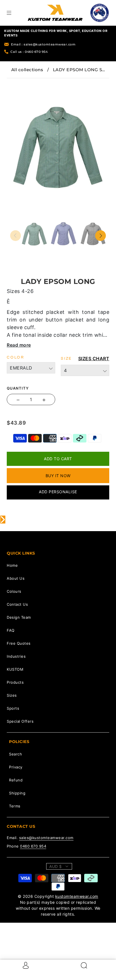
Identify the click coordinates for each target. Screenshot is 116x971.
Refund (16, 780)
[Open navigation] (13, 13)
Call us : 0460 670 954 (29, 52)
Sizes (12, 695)
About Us (15, 578)
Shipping (17, 793)
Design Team (19, 617)
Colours (14, 591)
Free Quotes (19, 643)
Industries (16, 656)
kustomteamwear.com (76, 896)
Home (12, 565)
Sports (13, 708)
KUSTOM (15, 669)
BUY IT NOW (58, 475)
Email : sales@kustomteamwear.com (43, 44)
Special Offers (20, 721)
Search (15, 754)
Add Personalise (58, 491)
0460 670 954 (33, 846)
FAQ (11, 630)
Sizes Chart (94, 358)
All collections (27, 69)
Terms (15, 806)
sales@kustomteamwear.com (46, 837)
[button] (19, 82)
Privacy (16, 767)
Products (15, 682)
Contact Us (17, 604)
